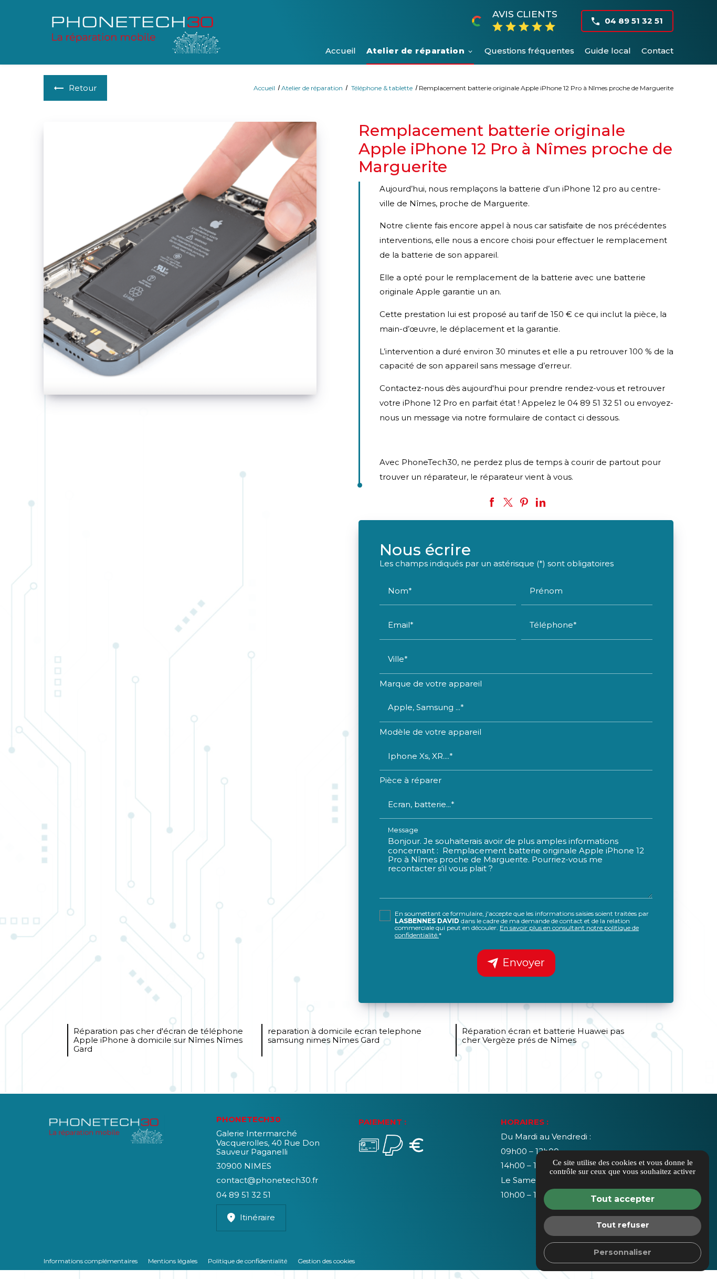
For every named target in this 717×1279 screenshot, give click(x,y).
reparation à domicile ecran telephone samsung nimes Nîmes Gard (344, 1035)
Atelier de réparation (415, 51)
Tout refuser (622, 1225)
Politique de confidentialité (247, 1261)
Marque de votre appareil (430, 684)
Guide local (608, 51)
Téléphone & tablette (382, 88)
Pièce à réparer (410, 780)
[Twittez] (508, 502)
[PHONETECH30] (133, 32)
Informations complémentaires (91, 1261)
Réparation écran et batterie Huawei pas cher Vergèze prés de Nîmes (543, 1035)
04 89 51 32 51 (634, 21)
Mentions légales (172, 1261)
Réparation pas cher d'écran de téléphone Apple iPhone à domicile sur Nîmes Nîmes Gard (158, 1040)
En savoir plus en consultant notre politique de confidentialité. (517, 931)
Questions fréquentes (529, 51)
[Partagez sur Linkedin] (540, 502)
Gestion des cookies (326, 1261)
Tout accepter (623, 1199)
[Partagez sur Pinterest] (524, 502)
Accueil (340, 51)
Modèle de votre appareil (430, 732)
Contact (657, 51)
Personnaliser (622, 1252)
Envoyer (523, 963)
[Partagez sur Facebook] (491, 502)
